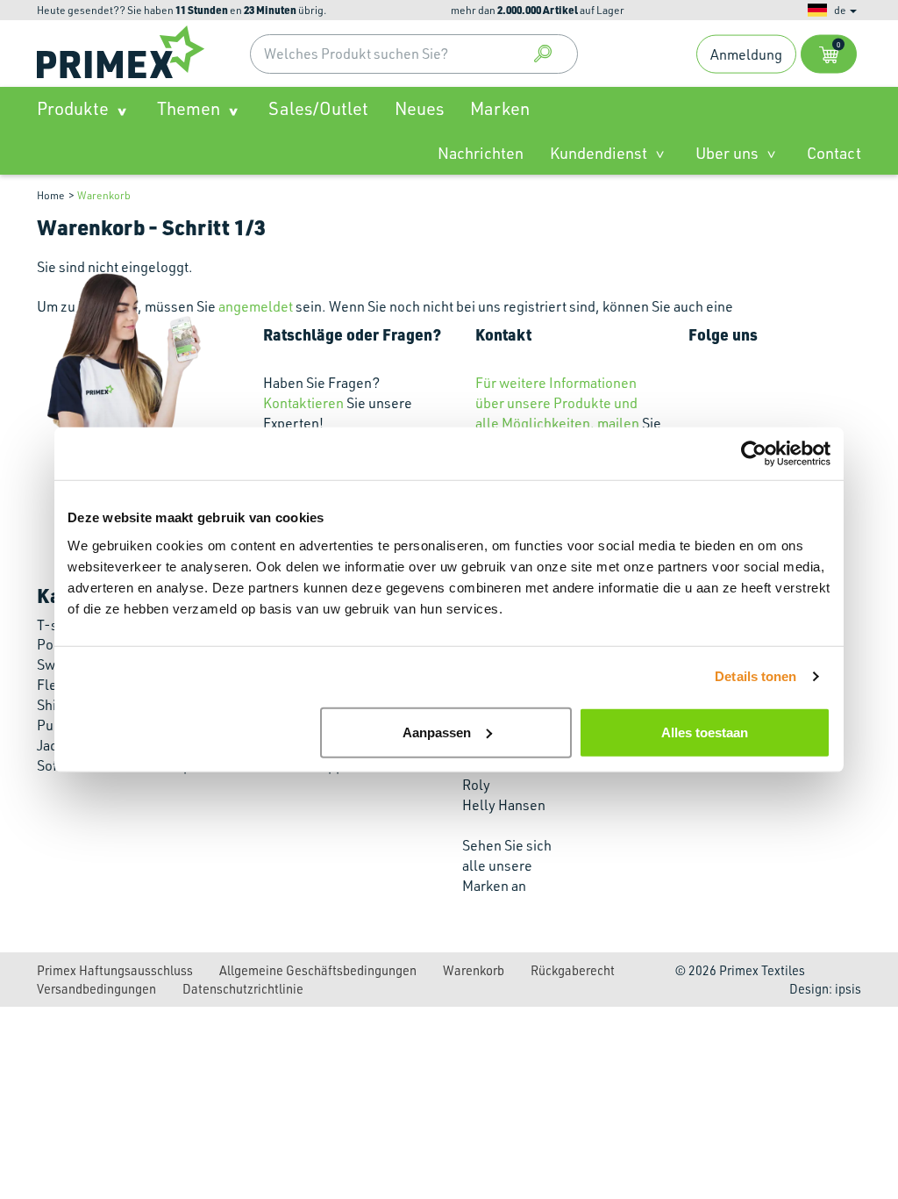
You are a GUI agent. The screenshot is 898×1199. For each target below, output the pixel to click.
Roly (476, 784)
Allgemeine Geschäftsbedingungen (318, 970)
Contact (834, 152)
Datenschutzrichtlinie (242, 988)
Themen (188, 108)
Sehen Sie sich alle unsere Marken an (507, 865)
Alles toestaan (704, 731)
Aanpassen (437, 731)
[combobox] (414, 54)
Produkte (73, 108)
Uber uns (727, 152)
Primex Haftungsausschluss (115, 970)
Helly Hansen (503, 805)
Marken (500, 108)
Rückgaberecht (573, 970)
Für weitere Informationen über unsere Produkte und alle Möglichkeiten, (556, 403)
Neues (419, 108)
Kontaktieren (303, 403)
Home (51, 195)
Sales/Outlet (318, 108)
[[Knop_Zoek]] (543, 53)
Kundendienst (598, 152)
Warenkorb (104, 195)
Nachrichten (481, 152)
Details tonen (755, 676)
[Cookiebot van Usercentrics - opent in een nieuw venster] (753, 454)
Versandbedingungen (96, 988)
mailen (618, 423)
